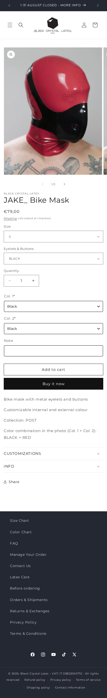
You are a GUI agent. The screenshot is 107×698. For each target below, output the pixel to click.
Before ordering (25, 588)
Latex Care (20, 577)
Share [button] (14, 482)
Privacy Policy (23, 622)
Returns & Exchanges (29, 611)
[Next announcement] (97, 5)
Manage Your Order (28, 554)
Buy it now (54, 383)
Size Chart (19, 520)
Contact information (70, 687)
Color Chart (21, 532)
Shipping (10, 218)
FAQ (14, 543)
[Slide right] (64, 184)
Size (7, 226)
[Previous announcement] (9, 5)
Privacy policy (60, 680)
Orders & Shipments (29, 600)
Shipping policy (38, 687)
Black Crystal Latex (34, 673)
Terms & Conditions (28, 633)
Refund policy (34, 680)
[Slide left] (42, 184)
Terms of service (88, 680)
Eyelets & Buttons (19, 249)
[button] (9, 24)
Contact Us (20, 566)
